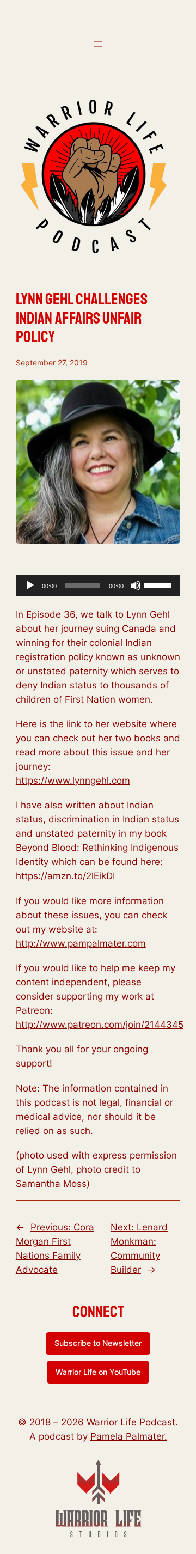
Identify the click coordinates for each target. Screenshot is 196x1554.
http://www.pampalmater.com (81, 943)
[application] (98, 585)
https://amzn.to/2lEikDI (65, 875)
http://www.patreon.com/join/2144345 (99, 1024)
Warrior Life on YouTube (98, 1371)
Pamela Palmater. (128, 1436)
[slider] (159, 584)
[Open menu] (98, 44)
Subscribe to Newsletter (98, 1343)
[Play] (29, 585)
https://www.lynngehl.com (73, 780)
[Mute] (135, 585)
